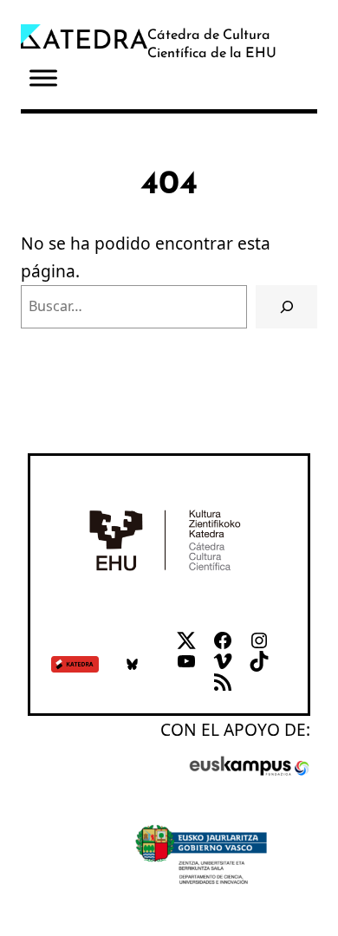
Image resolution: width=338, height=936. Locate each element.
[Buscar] (286, 306)
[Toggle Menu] (43, 78)
